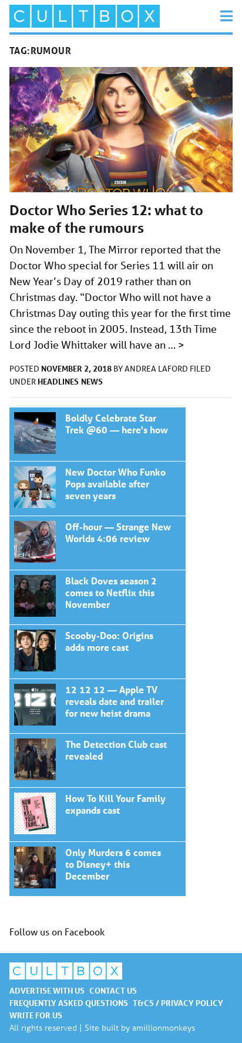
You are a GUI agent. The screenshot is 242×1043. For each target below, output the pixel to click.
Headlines (58, 381)
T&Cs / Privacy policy (178, 1002)
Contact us (113, 990)
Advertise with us (47, 990)
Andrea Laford (157, 368)
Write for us (35, 1015)
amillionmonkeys (163, 1027)
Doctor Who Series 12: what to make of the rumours (106, 219)
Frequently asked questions (68, 1002)
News (92, 381)
